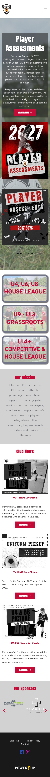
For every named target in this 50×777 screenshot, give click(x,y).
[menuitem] (14, 740)
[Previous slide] (9, 220)
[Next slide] (40, 220)
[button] (45, 9)
